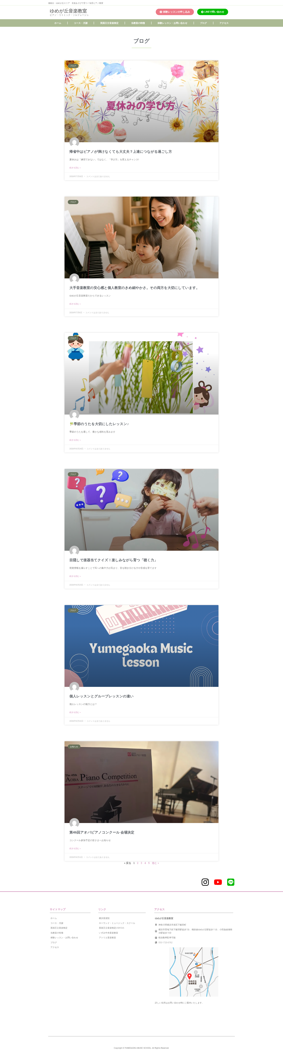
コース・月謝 (81, 23)
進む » (155, 863)
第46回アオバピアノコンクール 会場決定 (101, 832)
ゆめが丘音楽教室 (68, 11)
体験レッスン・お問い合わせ (172, 23)
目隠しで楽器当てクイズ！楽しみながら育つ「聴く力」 (113, 560)
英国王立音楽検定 (109, 23)
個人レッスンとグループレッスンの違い (101, 696)
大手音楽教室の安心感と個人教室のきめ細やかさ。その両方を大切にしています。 (134, 288)
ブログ (203, 23)
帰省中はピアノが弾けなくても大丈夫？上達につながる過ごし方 (120, 152)
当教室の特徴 (138, 23)
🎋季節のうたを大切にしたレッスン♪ (99, 424)
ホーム (57, 23)
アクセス (224, 23)
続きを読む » (75, 168)
